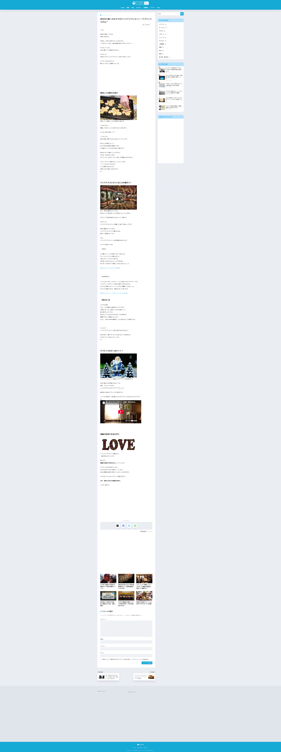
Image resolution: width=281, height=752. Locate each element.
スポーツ (162, 34)
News (158, 7)
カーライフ (163, 27)
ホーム (134, 747)
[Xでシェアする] (117, 526)
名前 (102, 639)
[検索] (182, 13)
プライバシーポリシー (142, 747)
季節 (161, 47)
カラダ (122, 7)
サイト (102, 653)
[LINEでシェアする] (135, 526)
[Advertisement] (126, 77)
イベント (152, 7)
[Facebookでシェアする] (123, 526)
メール (103, 646)
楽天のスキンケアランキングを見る (110, 268)
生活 (132, 7)
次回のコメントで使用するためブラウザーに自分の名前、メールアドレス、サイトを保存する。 (125, 659)
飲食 (128, 7)
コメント (103, 619)
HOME (141, 744)
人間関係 (145, 7)
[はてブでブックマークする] (129, 526)
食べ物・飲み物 (164, 57)
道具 (161, 54)
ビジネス (138, 7)
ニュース (162, 37)
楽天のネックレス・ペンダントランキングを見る (114, 293)
